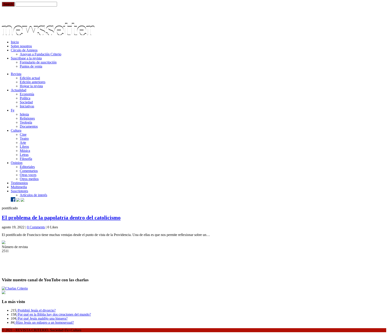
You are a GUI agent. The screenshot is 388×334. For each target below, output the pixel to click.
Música (25, 151)
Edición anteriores (32, 82)
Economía (27, 94)
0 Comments (36, 227)
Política (25, 98)
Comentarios (29, 171)
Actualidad (18, 90)
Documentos (29, 126)
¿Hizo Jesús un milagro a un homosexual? (44, 322)
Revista (16, 74)
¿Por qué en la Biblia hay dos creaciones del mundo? (53, 314)
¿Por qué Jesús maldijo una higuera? (42, 318)
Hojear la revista (31, 86)
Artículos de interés (33, 195)
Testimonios (19, 183)
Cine (23, 134)
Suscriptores (19, 191)
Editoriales (27, 167)
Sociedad (26, 102)
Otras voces (28, 175)
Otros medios (29, 179)
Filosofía (26, 159)
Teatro (24, 138)
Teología (26, 122)
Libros (24, 146)
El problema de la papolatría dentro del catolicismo (61, 217)
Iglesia (24, 114)
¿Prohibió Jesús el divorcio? (36, 310)
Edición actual (30, 78)
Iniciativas (27, 106)
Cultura (16, 130)
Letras (24, 155)
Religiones (27, 118)
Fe (12, 110)
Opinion (16, 163)
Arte (23, 142)
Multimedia (19, 187)
